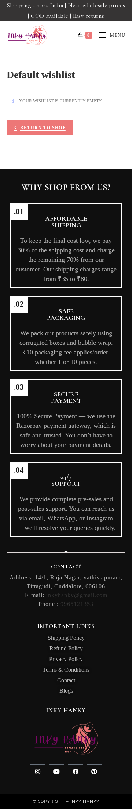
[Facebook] (75, 772)
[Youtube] (56, 772)
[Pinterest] (94, 772)
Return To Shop (43, 127)
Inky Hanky (84, 801)
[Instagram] (37, 772)
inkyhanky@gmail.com (76, 595)
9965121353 (77, 604)
